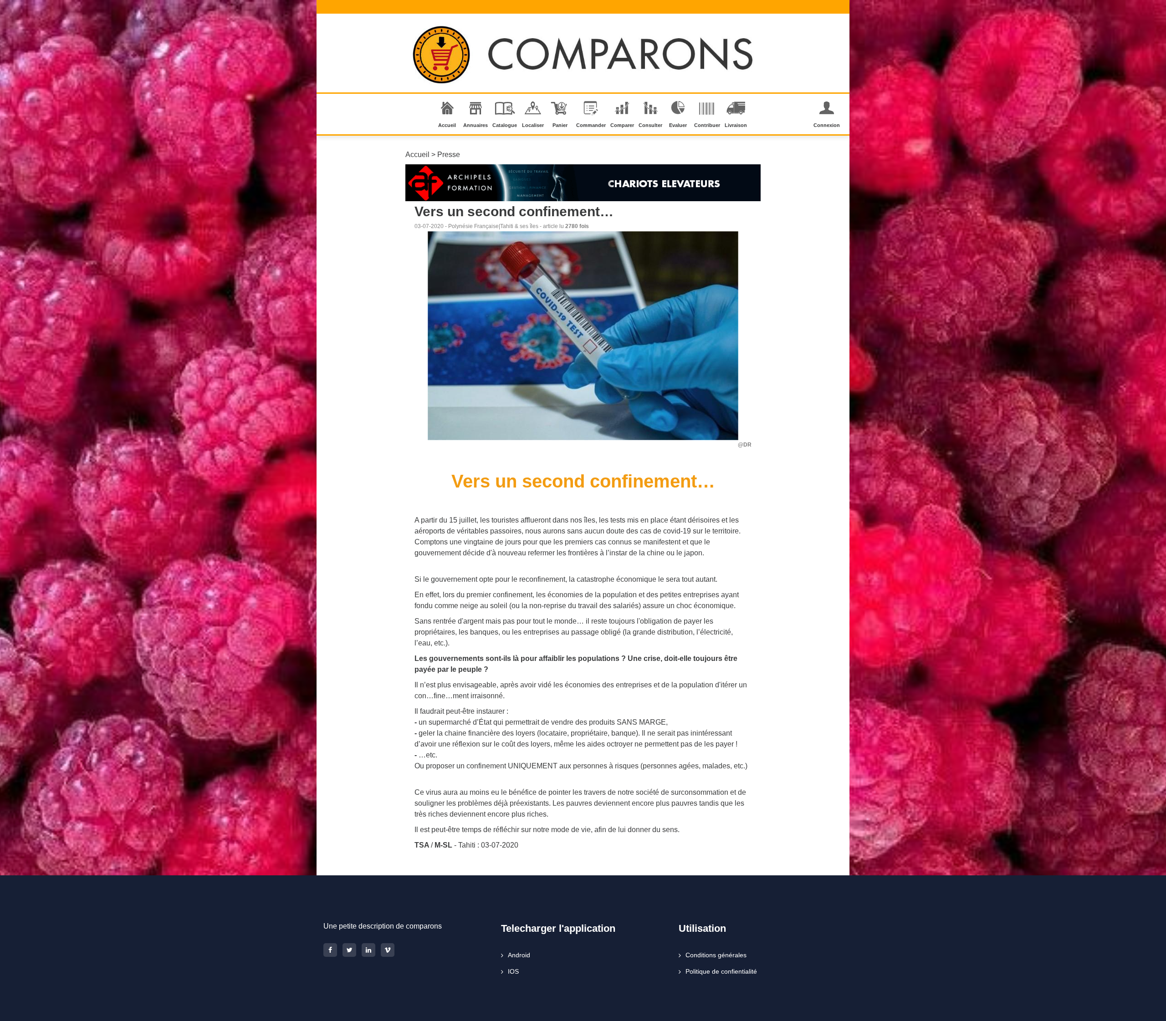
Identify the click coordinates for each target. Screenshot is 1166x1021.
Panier (560, 125)
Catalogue (504, 125)
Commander (591, 125)
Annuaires (475, 125)
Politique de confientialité (721, 971)
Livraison (736, 125)
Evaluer (678, 125)
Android (519, 955)
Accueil (447, 125)
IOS (513, 971)
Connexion (826, 125)
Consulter (650, 125)
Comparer (622, 125)
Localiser (533, 125)
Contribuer (707, 125)
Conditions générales (716, 955)
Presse (448, 154)
